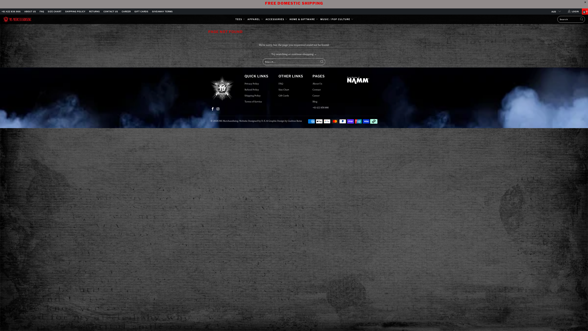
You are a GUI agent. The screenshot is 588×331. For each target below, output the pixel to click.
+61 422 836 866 (11, 11)
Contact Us (111, 11)
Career (126, 11)
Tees (239, 19)
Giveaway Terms (162, 11)
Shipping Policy (75, 11)
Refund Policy (252, 89)
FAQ (42, 11)
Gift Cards (141, 11)
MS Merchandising (228, 120)
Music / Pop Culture (335, 19)
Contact (317, 89)
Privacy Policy (252, 83)
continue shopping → (304, 54)
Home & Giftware (302, 19)
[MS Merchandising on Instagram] (218, 109)
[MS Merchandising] (17, 19)
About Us (30, 11)
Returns (94, 11)
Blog (315, 101)
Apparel (253, 19)
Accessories (275, 19)
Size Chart (55, 11)
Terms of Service (253, 101)
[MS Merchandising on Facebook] (213, 109)
